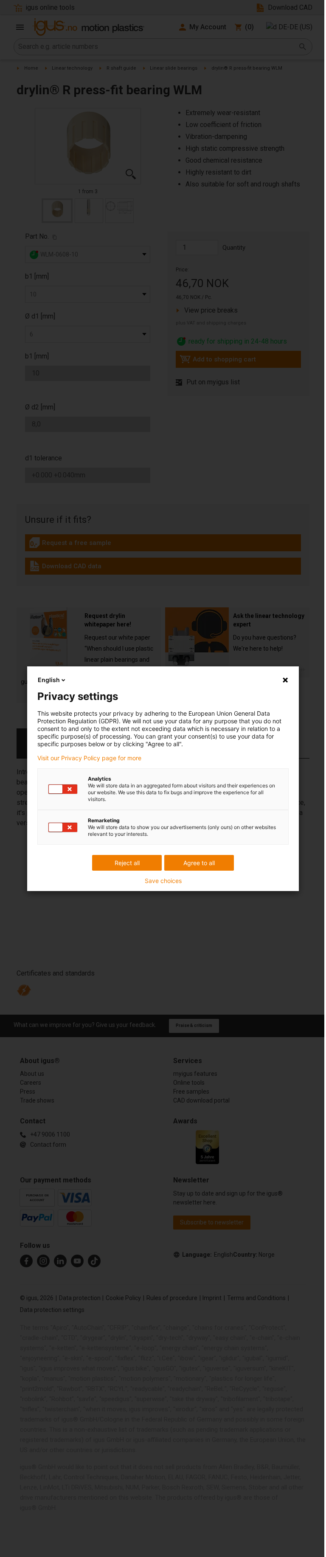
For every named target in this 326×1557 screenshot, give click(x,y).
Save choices (163, 880)
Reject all (127, 862)
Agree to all (199, 862)
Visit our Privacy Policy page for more (89, 758)
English (49, 679)
